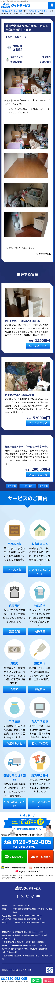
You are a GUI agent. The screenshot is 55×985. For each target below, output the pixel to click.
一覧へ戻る (27, 486)
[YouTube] (37, 896)
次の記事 (43, 486)
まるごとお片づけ (14, 37)
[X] (22, 896)
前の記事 (11, 486)
